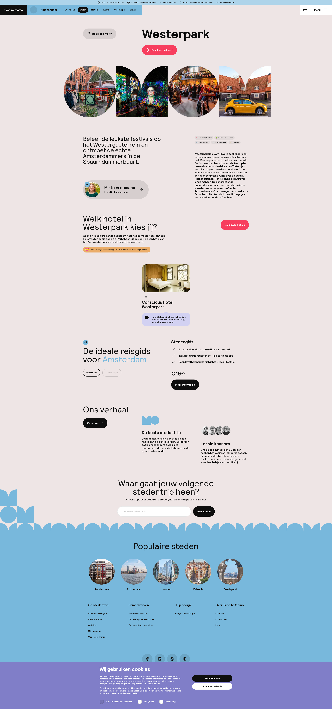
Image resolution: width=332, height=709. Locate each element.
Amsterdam (48, 10)
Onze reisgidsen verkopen (141, 619)
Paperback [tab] (91, 372)
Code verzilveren (96, 637)
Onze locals (221, 619)
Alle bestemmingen (97, 613)
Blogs (133, 9)
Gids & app (119, 9)
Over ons (92, 423)
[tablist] (102, 373)
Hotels (94, 9)
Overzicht (70, 9)
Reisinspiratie (95, 619)
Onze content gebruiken (141, 625)
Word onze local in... (138, 613)
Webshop (92, 625)
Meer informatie (185, 384)
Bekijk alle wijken (102, 33)
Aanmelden (204, 511)
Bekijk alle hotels (235, 225)
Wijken (83, 9)
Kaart (106, 9)
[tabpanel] (210, 365)
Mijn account (94, 631)
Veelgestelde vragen (185, 613)
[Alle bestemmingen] (33, 9)
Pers (217, 625)
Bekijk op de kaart (162, 50)
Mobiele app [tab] (112, 372)
